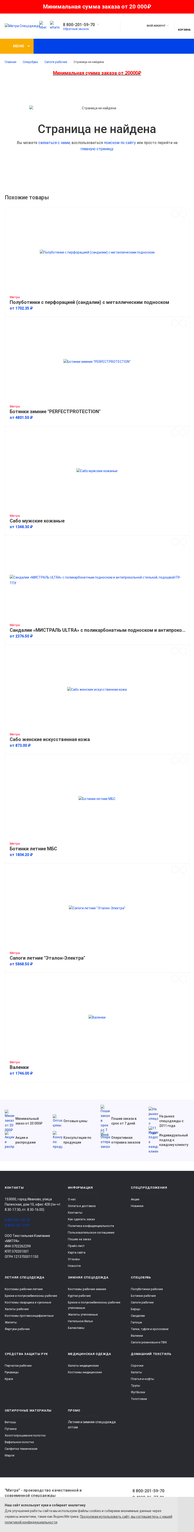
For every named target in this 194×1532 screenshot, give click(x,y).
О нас (72, 1199)
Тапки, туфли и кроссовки (149, 1329)
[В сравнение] (174, 213)
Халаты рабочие (17, 1309)
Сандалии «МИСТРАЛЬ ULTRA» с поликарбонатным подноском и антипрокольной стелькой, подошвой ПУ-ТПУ (98, 630)
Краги (9, 1379)
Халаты (136, 1372)
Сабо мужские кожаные (37, 521)
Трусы (135, 1385)
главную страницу (96, 149)
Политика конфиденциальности (91, 1226)
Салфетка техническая (21, 1449)
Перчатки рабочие (18, 1365)
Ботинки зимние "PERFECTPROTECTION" (55, 411)
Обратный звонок (76, 29)
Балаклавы (76, 1328)
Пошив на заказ (79, 1239)
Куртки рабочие (79, 1295)
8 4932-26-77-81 (17, 1225)
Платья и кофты (142, 1379)
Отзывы (74, 1259)
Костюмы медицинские (85, 1372)
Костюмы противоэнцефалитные (29, 1315)
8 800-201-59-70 (79, 24)
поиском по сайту (120, 142)
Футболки (138, 1392)
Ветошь (10, 1422)
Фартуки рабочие (17, 1329)
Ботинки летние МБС (33, 849)
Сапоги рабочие (142, 1302)
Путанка (11, 1429)
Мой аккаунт (156, 25)
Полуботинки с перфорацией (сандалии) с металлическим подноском (89, 302)
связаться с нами (54, 142)
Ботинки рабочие (143, 1295)
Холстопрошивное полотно (25, 1435)
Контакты (75, 1212)
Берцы (135, 1309)
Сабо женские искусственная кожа (50, 739)
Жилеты (11, 1322)
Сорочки (137, 1365)
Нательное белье (80, 1321)
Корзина (184, 29)
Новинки (137, 1206)
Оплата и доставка (82, 1206)
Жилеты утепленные (83, 1314)
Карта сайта (76, 1252)
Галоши (136, 1322)
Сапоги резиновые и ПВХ (149, 1342)
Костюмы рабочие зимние (87, 1289)
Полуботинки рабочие (147, 1289)
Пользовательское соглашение (91, 1232)
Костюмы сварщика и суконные (28, 1302)
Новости (74, 1266)
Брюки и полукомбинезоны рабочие (31, 1295)
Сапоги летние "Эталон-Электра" (47, 958)
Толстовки (139, 1399)
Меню (18, 46)
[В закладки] (183, 213)
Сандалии (138, 1315)
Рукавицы (12, 1372)
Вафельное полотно (19, 1442)
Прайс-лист (76, 1246)
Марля (9, 1455)
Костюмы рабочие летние (24, 1289)
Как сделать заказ (81, 1219)
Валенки (19, 1067)
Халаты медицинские (83, 1365)
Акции (135, 1199)
